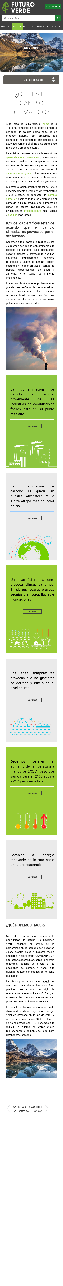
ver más (32, 426)
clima (47, 124)
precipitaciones (32, 210)
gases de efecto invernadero (23, 157)
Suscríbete (53, 6)
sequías (13, 214)
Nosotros (6, 26)
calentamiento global (19, 173)
